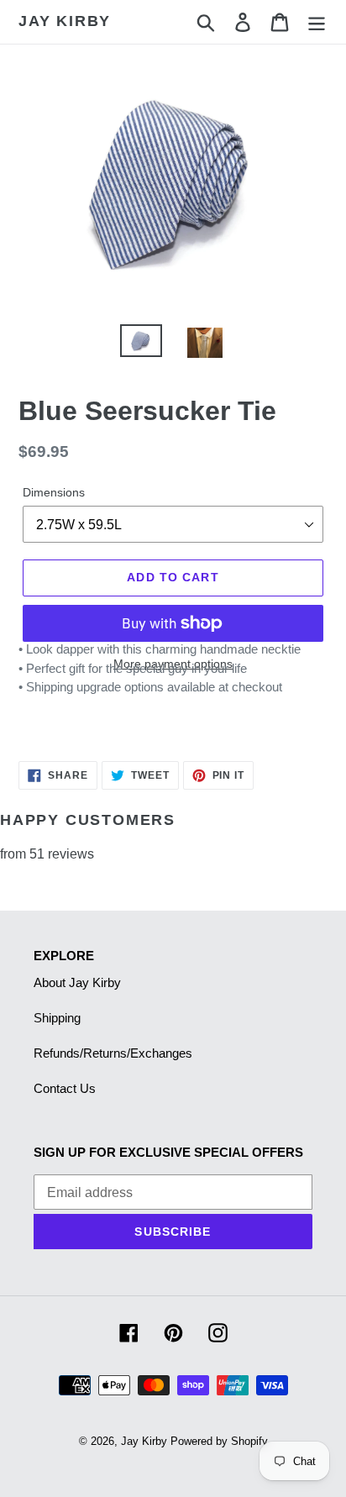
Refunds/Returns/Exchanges (113, 1053)
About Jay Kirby (77, 982)
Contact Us (65, 1088)
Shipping (57, 1018)
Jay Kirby (64, 21)
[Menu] (316, 21)
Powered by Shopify (219, 1441)
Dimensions (54, 492)
